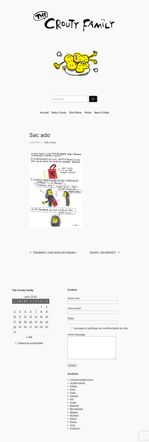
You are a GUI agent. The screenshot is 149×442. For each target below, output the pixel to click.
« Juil (29, 336)
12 (25, 316)
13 (30, 316)
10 (14, 316)
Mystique (74, 415)
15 (41, 316)
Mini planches (76, 409)
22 (41, 321)
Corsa (72, 389)
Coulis (73, 392)
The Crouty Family (22, 290)
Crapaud (74, 396)
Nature (73, 418)
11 (20, 316)
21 (36, 321)
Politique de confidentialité (30, 343)
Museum (74, 412)
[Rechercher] (93, 99)
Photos (73, 422)
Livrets (73, 402)
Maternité (74, 405)
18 (20, 321)
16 (46, 316)
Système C (75, 428)
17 (14, 321)
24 (14, 327)
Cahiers (73, 386)
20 (30, 321)
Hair (72, 399)
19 (25, 321)
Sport (72, 425)
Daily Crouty (50, 142)
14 (35, 316)
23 (46, 321)
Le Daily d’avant (77, 383)
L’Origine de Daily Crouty (81, 379)
